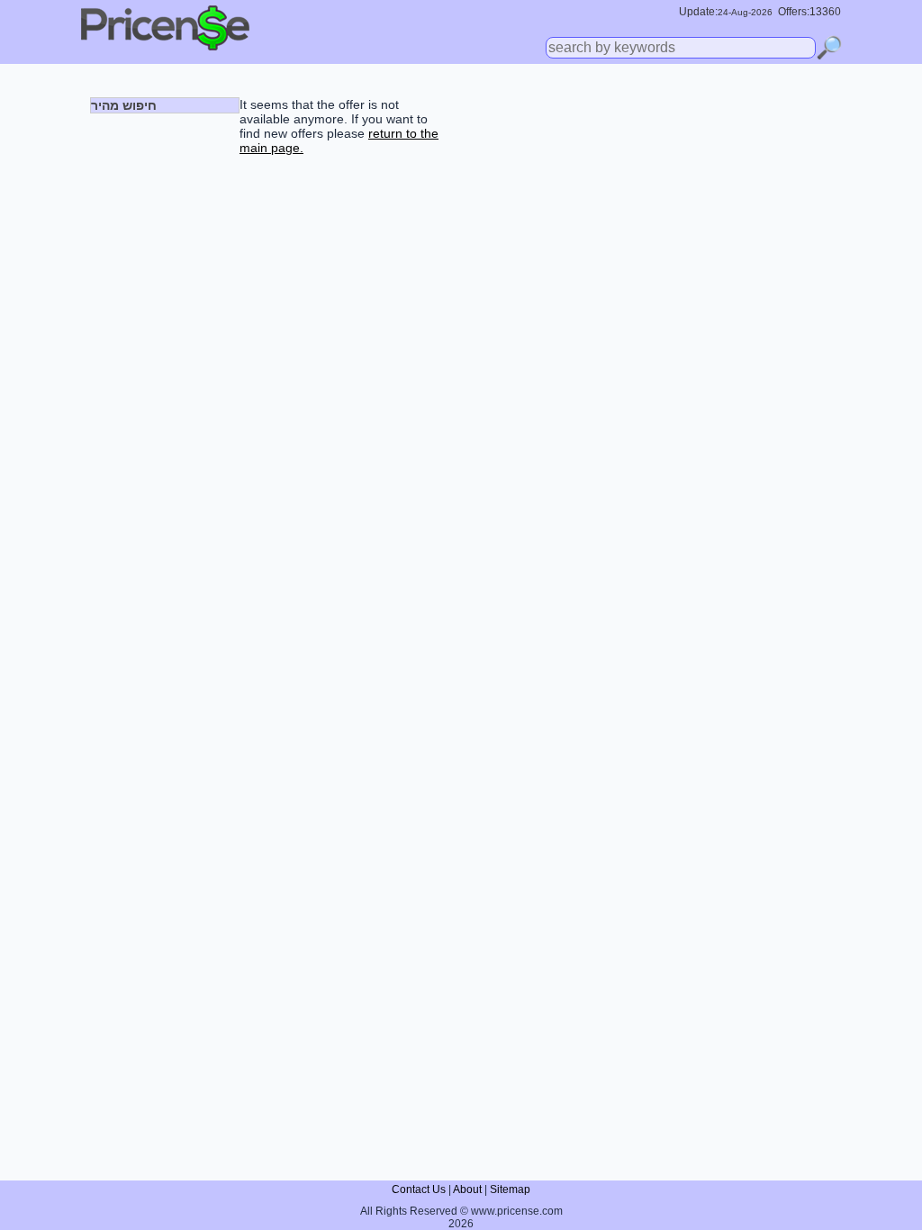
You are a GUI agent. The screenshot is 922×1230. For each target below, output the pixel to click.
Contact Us (419, 1189)
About (467, 1189)
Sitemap (510, 1189)
